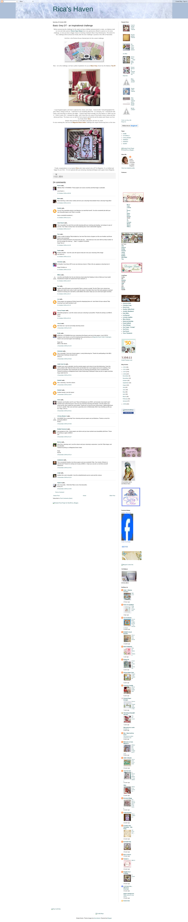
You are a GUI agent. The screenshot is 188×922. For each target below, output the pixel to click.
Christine (59, 262)
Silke (124, 785)
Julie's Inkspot (127, 758)
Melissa (129, 226)
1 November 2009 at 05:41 (64, 375)
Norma (59, 442)
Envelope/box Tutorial (133, 36)
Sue (58, 286)
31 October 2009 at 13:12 (64, 256)
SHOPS (125, 143)
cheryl (59, 323)
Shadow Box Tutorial (133, 90)
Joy (128, 220)
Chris (77, 168)
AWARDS (125, 139)
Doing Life (126, 659)
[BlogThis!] (56, 176)
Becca (128, 204)
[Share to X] (58, 176)
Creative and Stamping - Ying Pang (127, 827)
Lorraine (129, 222)
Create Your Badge (125, 541)
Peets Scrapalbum (128, 604)
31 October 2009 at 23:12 (64, 318)
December (126, 376)
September (126, 382)
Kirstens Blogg (127, 798)
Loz (58, 299)
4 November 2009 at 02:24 (64, 477)
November (126, 378)
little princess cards (129, 727)
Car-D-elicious (127, 617)
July (124, 387)
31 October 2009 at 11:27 (64, 229)
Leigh (58, 473)
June (124, 389)
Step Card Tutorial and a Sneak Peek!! (133, 101)
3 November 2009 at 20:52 (64, 467)
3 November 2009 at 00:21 (64, 411)
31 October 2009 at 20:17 (64, 294)
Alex (122, 246)
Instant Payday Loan (126, 360)
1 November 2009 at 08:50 (64, 385)
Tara (58, 234)
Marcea (129, 225)
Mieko (123, 288)
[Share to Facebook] (60, 176)
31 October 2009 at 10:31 (64, 203)
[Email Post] (56, 174)
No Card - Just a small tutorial (133, 47)
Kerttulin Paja (127, 841)
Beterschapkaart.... (133, 815)
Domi (128, 215)
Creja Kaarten (127, 812)
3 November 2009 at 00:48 (64, 424)
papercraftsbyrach (128, 893)
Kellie (58, 333)
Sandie (59, 208)
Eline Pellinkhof (127, 646)
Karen (59, 185)
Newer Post (56, 495)
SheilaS (59, 380)
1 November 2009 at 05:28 (64, 359)
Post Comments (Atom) (66, 498)
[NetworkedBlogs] (128, 410)
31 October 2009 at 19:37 (64, 281)
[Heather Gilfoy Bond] (127, 540)
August (125, 385)
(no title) (125, 53)
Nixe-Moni (124, 257)
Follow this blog (128, 412)
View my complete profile (128, 168)
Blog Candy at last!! (133, 80)
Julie (122, 283)
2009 (124, 374)
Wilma (59, 275)
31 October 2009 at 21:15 (64, 305)
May (124, 392)
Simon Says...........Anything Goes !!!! (133, 60)
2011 (124, 369)
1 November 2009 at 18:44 (64, 394)
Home (84, 495)
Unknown (59, 351)
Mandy (128, 223)
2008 (124, 404)
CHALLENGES (127, 137)
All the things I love (128, 672)
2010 (124, 371)
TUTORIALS (126, 135)
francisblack (97, 918)
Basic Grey (94, 66)
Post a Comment (59, 492)
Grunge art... (126, 729)
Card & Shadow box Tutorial (133, 27)
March (124, 396)
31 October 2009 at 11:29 (64, 245)
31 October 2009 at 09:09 (64, 193)
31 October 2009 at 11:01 (64, 217)
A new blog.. (126, 889)
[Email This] (55, 176)
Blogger (110, 918)
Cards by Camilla (128, 685)
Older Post (112, 495)
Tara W (113, 66)
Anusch (123, 247)
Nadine (123, 255)
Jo (127, 219)
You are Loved (133, 717)
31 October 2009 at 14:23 (64, 269)
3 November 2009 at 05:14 (64, 454)
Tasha (59, 250)
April (124, 394)
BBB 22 (133, 860)
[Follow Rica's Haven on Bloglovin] (129, 126)
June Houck (60, 223)
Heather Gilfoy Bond (126, 512)
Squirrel (59, 482)
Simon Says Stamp (76, 31)
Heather (129, 216)
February (125, 399)
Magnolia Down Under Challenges (102, 337)
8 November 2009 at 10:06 (64, 488)
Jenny (123, 252)
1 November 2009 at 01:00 (64, 328)
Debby (128, 213)
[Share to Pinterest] (62, 176)
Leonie (123, 254)
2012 (124, 367)
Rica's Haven (73, 9)
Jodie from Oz (61, 364)
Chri (128, 206)
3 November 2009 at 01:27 (64, 437)
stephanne (60, 460)
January (125, 401)
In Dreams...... (133, 876)
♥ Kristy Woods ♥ (62, 416)
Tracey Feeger (61, 310)
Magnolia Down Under (79, 122)
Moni (58, 198)
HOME (124, 133)
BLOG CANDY (133, 109)
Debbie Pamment (62, 429)
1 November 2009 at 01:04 (64, 346)
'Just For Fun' (127, 771)
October (125, 380)
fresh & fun (126, 900)
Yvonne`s (126, 859)
